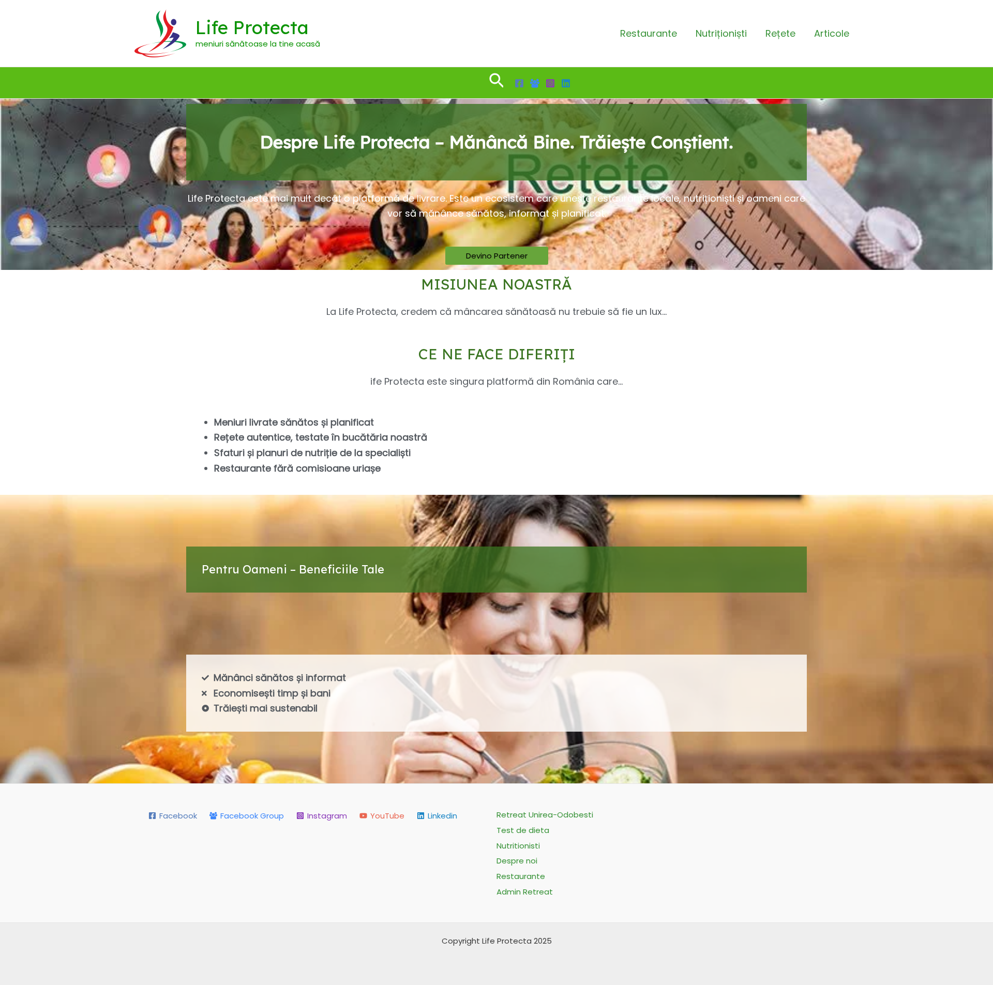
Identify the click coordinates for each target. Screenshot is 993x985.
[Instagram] (550, 83)
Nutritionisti (518, 845)
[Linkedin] (565, 83)
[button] (497, 82)
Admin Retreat (524, 891)
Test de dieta (522, 830)
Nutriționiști (721, 33)
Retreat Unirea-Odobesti (544, 814)
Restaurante (648, 33)
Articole (831, 33)
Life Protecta (252, 27)
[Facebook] (519, 83)
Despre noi (516, 860)
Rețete (780, 33)
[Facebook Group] (534, 83)
